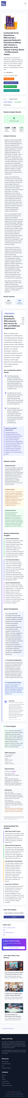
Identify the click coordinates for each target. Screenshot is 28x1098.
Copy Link (14, 917)
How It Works (5, 1061)
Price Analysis (17, 102)
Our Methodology (6, 1063)
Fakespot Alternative (7, 1085)
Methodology (7, 105)
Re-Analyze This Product (12, 90)
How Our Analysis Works (9, 927)
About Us (4, 1075)
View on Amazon (9, 79)
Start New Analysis (14, 947)
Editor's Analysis (8, 102)
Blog (4, 935)
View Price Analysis (11, 86)
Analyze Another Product (11, 82)
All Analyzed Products (8, 932)
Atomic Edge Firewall (18, 1094)
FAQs (4, 930)
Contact (4, 1079)
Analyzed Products (6, 1068)
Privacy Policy (5, 1081)
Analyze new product (8, 1028)
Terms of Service (6, 1083)
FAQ (3, 1066)
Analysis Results (13, 99)
